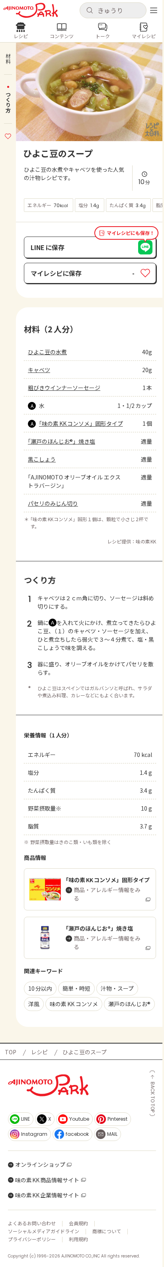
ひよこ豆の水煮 (47, 352)
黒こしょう (42, 459)
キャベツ (39, 370)
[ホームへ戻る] (30, 10)
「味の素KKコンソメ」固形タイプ (81, 423)
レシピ (39, 1052)
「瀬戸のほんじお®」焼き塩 (61, 441)
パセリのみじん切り (53, 503)
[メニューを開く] (153, 10)
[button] (113, 10)
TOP (10, 1052)
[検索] (89, 11)
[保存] (8, 135)
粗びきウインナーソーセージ (64, 388)
